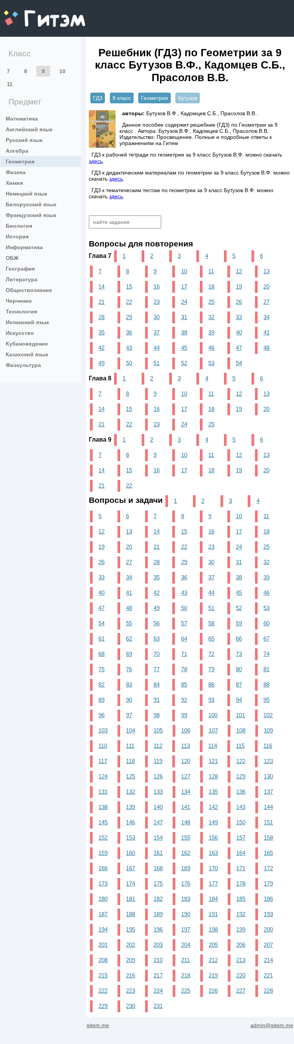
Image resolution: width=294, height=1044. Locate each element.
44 (157, 347)
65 (211, 638)
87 (239, 684)
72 (211, 654)
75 (101, 669)
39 (211, 332)
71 (184, 654)
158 (268, 837)
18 (211, 286)
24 (184, 302)
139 (130, 807)
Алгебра (17, 151)
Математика (22, 119)
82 (101, 684)
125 (130, 776)
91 (157, 700)
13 (266, 271)
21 (101, 302)
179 (268, 883)
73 (239, 654)
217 (158, 975)
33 (239, 317)
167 (130, 868)
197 (185, 929)
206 (240, 944)
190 (185, 914)
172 (268, 868)
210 (158, 960)
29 (129, 317)
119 (158, 761)
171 (240, 868)
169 (185, 868)
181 (130, 899)
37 (157, 332)
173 (103, 883)
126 (158, 776)
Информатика (24, 247)
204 (185, 944)
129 (240, 776)
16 (157, 286)
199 (240, 929)
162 (185, 853)
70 (157, 654)
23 (157, 302)
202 (130, 944)
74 (266, 654)
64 (184, 638)
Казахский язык (27, 354)
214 (268, 960)
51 (157, 363)
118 (130, 761)
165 (268, 853)
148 (185, 822)
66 (239, 638)
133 (158, 791)
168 (158, 868)
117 (102, 761)
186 (268, 899)
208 (103, 960)
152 (103, 837)
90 (129, 700)
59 (239, 623)
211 (185, 960)
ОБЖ (12, 258)
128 (213, 776)
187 (103, 914)
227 (240, 990)
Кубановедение (27, 344)
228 (268, 990)
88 (266, 684)
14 (101, 286)
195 (130, 929)
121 (213, 761)
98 (157, 715)
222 (103, 990)
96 (101, 715)
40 (239, 332)
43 (129, 347)
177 (213, 883)
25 (211, 302)
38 (184, 332)
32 (211, 317)
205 (213, 944)
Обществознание (29, 290)
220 (240, 975)
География (20, 269)
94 (239, 700)
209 (130, 960)
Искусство (20, 333)
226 (213, 990)
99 (184, 715)
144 (268, 807)
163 (213, 853)
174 (130, 883)
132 (130, 791)
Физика (16, 172)
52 (184, 363)
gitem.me (24, 14)
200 (268, 929)
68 (101, 654)
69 (129, 654)
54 (239, 363)
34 (266, 317)
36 (129, 332)
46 (211, 347)
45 (184, 347)
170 (213, 868)
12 (239, 271)
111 (130, 745)
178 (240, 883)
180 (103, 899)
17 (184, 286)
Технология (21, 311)
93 (211, 700)
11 (10, 84)
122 (240, 761)
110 (102, 745)
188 (130, 914)
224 (158, 990)
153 (130, 837)
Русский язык (24, 140)
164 (240, 853)
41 (266, 332)
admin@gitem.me (271, 1025)
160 (130, 853)
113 (185, 745)
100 (212, 715)
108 (240, 730)
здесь (96, 161)
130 (268, 776)
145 (103, 822)
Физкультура (23, 365)
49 (101, 363)
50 (129, 363)
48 (266, 347)
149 (213, 822)
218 (185, 975)
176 (185, 883)
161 (158, 853)
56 (157, 623)
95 (266, 700)
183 (185, 899)
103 (103, 730)
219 (213, 975)
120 (185, 761)
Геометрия (20, 161)
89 (101, 700)
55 (129, 623)
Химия (14, 183)
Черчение (19, 301)
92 (184, 700)
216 (130, 975)
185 (240, 899)
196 (158, 929)
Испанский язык (27, 322)
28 (101, 317)
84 (157, 684)
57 (184, 623)
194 (103, 929)
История (17, 236)
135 (213, 791)
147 (158, 822)
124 (103, 776)
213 (240, 960)
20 (266, 286)
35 (101, 332)
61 (101, 638)
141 (185, 807)
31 (184, 317)
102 (268, 715)
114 (212, 745)
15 (129, 286)
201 (103, 944)
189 (158, 914)
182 (158, 899)
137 (268, 791)
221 (268, 975)
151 (268, 822)
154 (158, 837)
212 (213, 960)
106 (185, 730)
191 (213, 914)
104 (130, 730)
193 (268, 914)
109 (268, 730)
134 (185, 791)
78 (184, 669)
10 (62, 71)
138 (103, 807)
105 (158, 730)
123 (268, 761)
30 (157, 317)
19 (239, 286)
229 (103, 1006)
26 (239, 302)
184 (213, 899)
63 (157, 638)
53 (211, 363)
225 (185, 990)
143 (240, 807)
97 (129, 715)
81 (266, 669)
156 (213, 837)
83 (129, 684)
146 (130, 822)
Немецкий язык (26, 194)
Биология (19, 226)
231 (158, 1006)
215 (103, 975)
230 (130, 1006)
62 (129, 638)
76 (129, 669)
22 (129, 302)
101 (240, 715)
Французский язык (31, 215)
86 (211, 684)
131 (103, 791)
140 (158, 807)
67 (266, 638)
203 (158, 944)
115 (240, 745)
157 (240, 837)
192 (240, 914)
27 (266, 302)
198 (213, 929)
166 (103, 868)
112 (158, 745)
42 (101, 347)
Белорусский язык (31, 204)
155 (185, 837)
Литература (22, 279)
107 (213, 730)
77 (157, 669)
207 (268, 944)
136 (240, 791)
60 (266, 623)
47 (239, 347)
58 (211, 623)
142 (213, 807)
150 (240, 822)
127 (185, 776)
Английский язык (29, 129)
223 (130, 990)
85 (184, 684)
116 (267, 745)
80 (239, 669)
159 (103, 853)
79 (211, 669)
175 (158, 883)
